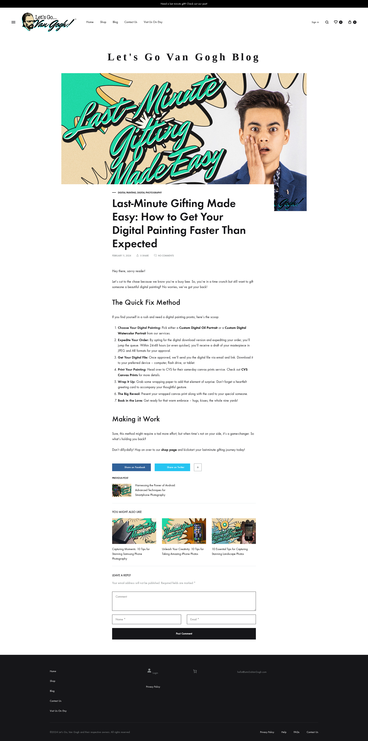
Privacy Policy (153, 686)
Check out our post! (197, 3)
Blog (115, 22)
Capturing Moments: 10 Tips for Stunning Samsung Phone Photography (131, 553)
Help (283, 732)
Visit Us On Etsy (153, 22)
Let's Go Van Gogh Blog (184, 57)
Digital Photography (149, 192)
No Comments (166, 255)
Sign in (315, 22)
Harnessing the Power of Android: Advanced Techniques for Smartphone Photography (155, 490)
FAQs (296, 732)
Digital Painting (127, 192)
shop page (169, 450)
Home (90, 22)
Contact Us (130, 22)
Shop (103, 22)
